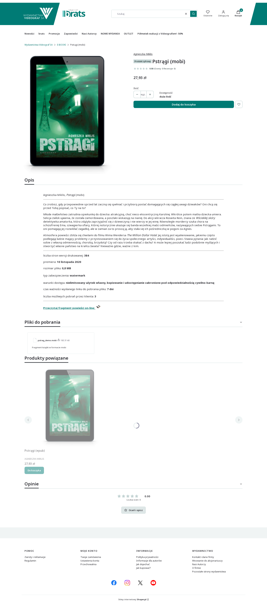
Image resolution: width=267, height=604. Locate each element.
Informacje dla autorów (149, 560)
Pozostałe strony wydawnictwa (209, 571)
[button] (193, 14)
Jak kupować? (143, 568)
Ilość (136, 88)
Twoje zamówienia (90, 557)
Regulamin (30, 560)
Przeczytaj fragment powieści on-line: (69, 308)
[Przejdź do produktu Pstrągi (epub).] (70, 406)
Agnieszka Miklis (143, 54)
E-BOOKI (61, 44)
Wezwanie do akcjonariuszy (207, 560)
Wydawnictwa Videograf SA (39, 44)
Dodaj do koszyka (184, 104)
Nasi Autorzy (199, 564)
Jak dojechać (143, 564)
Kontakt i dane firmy (203, 557)
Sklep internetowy (132, 599)
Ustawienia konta (89, 560)
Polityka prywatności (147, 557)
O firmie (196, 568)
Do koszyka (34, 470)
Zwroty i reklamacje (35, 557)
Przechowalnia (88, 564)
